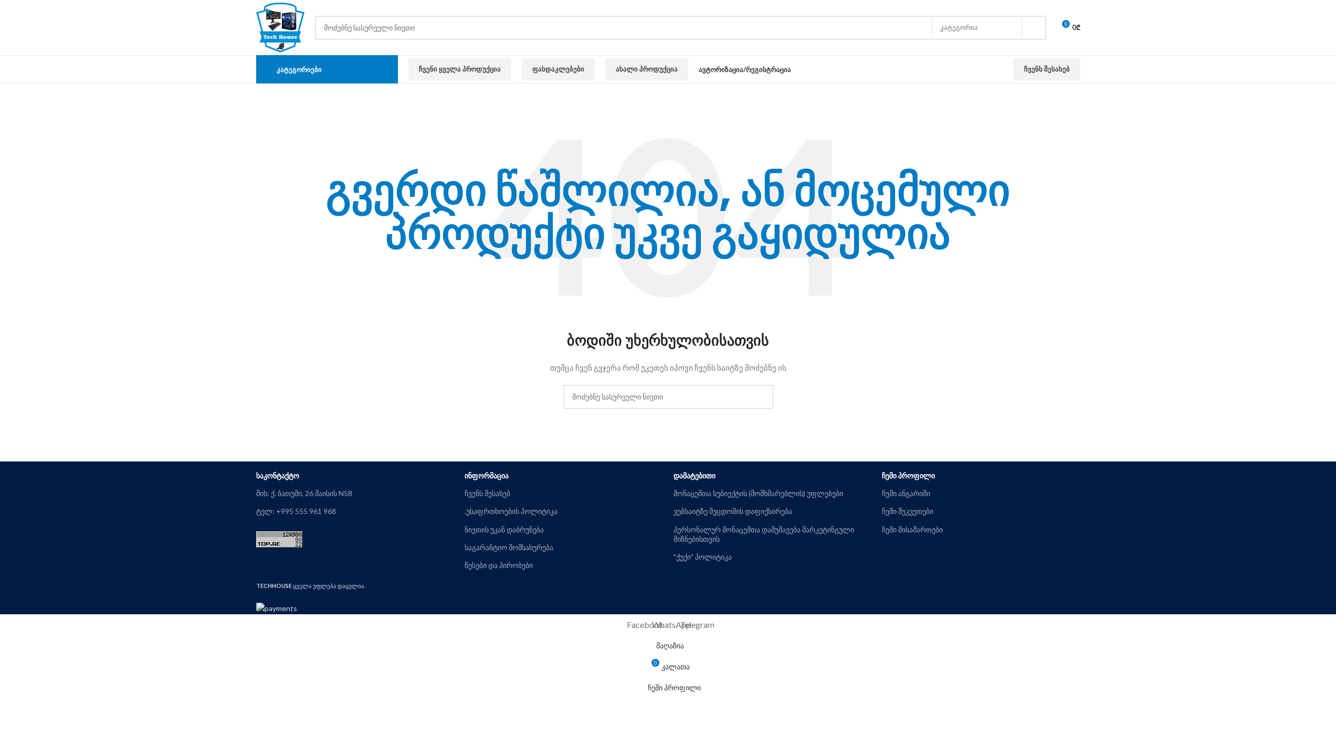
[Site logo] (280, 26)
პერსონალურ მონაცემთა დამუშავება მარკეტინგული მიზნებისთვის (764, 534)
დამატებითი (695, 475)
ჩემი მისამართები (912, 529)
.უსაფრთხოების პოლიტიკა (511, 511)
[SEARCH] (1034, 28)
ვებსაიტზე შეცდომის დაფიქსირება (733, 511)
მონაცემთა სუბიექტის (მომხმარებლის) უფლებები (758, 493)
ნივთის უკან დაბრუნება (504, 529)
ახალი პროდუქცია (647, 69)
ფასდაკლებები (558, 69)
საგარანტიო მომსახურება (509, 547)
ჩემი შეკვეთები (907, 511)
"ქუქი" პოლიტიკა (703, 556)
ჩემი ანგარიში (906, 493)
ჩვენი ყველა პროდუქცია (460, 69)
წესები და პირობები (499, 565)
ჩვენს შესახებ (1047, 69)
